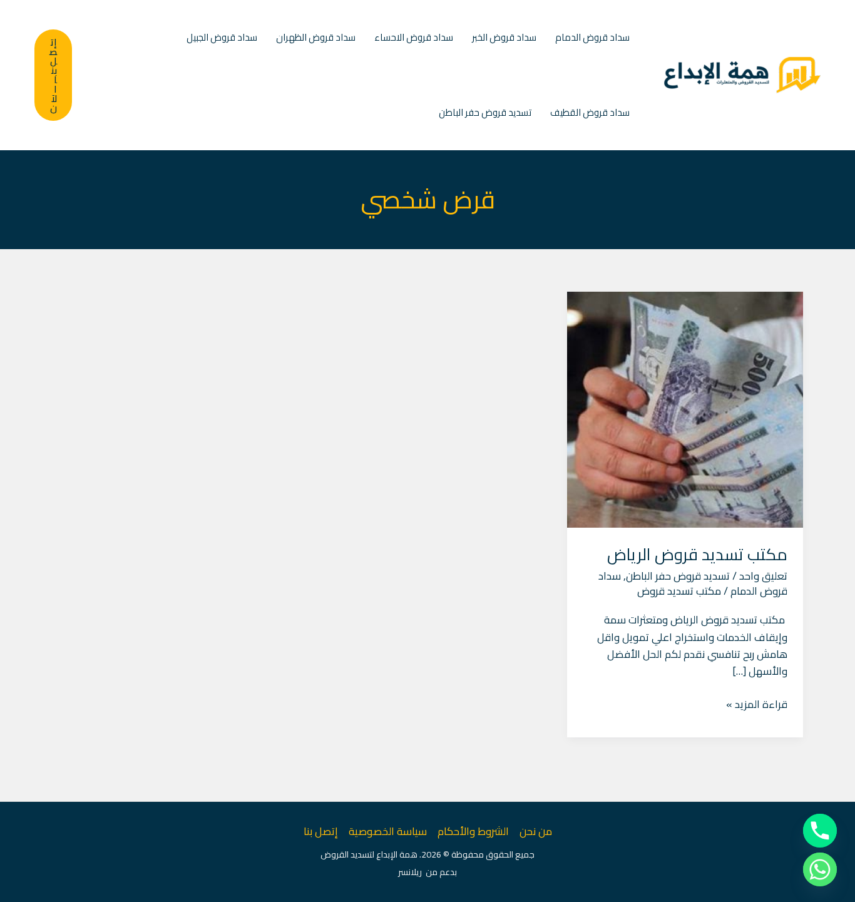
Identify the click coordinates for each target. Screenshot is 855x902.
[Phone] (820, 831)
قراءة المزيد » (756, 704)
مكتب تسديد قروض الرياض (697, 554)
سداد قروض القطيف (590, 112)
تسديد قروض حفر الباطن (485, 112)
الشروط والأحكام (473, 831)
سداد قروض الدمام (592, 37)
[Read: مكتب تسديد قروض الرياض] (685, 409)
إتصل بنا (321, 831)
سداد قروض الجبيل (222, 37)
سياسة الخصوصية (388, 831)
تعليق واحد (763, 576)
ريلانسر (410, 872)
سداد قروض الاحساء (413, 37)
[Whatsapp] (820, 869)
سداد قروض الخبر (504, 37)
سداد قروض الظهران (316, 37)
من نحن (536, 831)
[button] (53, 75)
